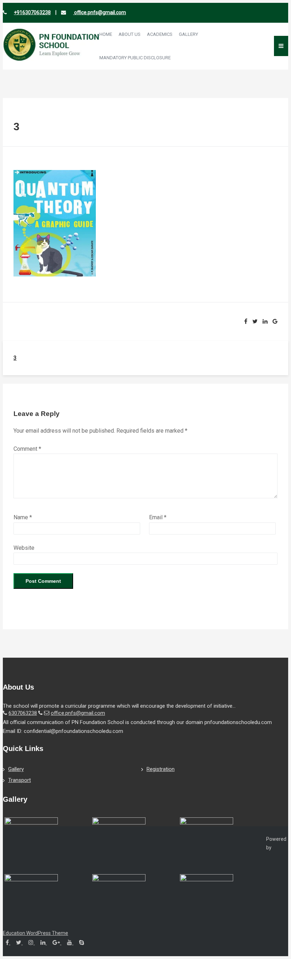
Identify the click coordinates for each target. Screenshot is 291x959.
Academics (159, 34)
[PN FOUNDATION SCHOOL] (51, 59)
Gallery (188, 34)
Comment (27, 448)
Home (105, 34)
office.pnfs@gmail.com (99, 12)
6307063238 (23, 713)
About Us (130, 34)
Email (157, 517)
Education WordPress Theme (35, 933)
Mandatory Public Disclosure (135, 57)
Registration (161, 769)
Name (22, 517)
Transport (19, 780)
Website (23, 547)
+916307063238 (32, 12)
